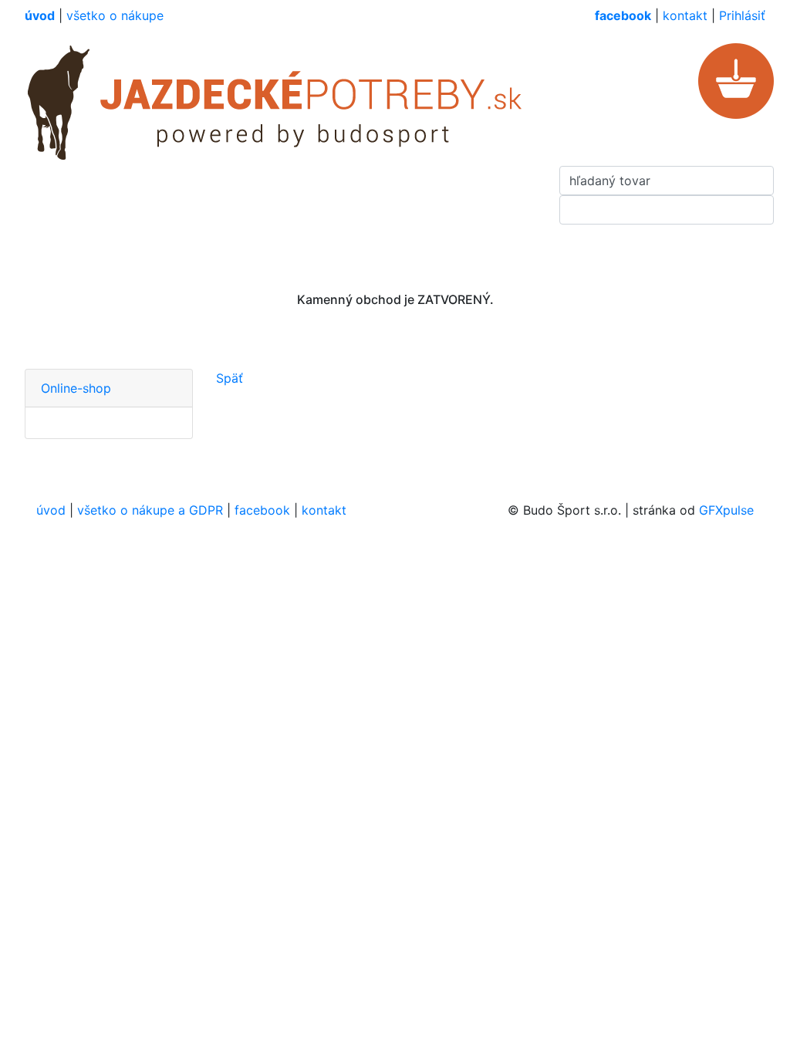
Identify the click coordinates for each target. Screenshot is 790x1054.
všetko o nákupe (115, 15)
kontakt (685, 15)
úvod (51, 510)
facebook (262, 510)
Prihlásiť (742, 15)
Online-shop (76, 388)
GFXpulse (726, 510)
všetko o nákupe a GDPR (150, 510)
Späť (229, 378)
